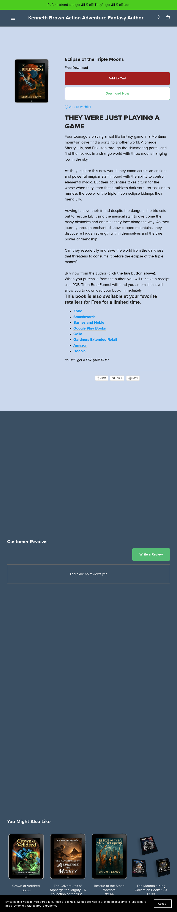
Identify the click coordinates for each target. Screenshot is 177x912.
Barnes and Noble (88, 322)
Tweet (119, 378)
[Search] (159, 17)
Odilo (77, 334)
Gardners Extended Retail (95, 339)
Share (102, 378)
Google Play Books (89, 328)
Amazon (80, 345)
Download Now (117, 93)
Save (135, 378)
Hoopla (79, 351)
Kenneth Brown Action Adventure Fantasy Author (86, 18)
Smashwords (84, 317)
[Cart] (169, 17)
